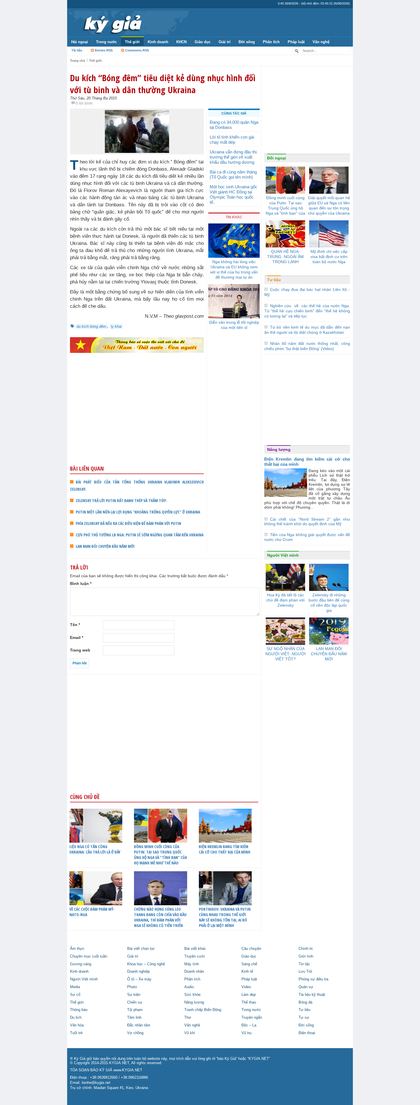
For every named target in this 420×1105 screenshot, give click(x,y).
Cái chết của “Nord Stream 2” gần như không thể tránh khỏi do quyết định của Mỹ (307, 521)
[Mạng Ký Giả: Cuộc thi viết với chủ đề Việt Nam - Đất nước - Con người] (137, 344)
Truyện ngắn (251, 1018)
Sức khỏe (192, 995)
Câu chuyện (251, 949)
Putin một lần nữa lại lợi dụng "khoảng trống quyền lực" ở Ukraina (138, 512)
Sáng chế (249, 964)
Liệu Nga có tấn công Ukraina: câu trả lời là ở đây (94, 849)
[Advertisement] (137, 420)
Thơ (187, 1018)
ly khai (116, 326)
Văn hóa (77, 1025)
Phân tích (271, 42)
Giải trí (225, 42)
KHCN (181, 42)
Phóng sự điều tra (313, 979)
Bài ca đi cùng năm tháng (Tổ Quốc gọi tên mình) (233, 174)
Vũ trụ (246, 1033)
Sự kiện (133, 995)
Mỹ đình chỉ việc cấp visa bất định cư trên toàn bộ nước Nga (329, 256)
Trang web (80, 650)
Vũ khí (189, 1033)
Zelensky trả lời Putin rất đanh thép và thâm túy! (121, 500)
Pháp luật (296, 42)
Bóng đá (305, 1002)
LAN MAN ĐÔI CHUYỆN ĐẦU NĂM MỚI (105, 546)
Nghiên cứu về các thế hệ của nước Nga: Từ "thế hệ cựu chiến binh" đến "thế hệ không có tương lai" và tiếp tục (307, 310)
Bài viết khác (195, 949)
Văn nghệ (321, 42)
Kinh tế (247, 972)
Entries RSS (104, 50)
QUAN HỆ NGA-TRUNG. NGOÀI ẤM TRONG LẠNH (285, 256)
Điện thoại (307, 1033)
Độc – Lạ (248, 1025)
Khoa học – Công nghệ (146, 964)
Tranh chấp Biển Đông (202, 1010)
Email (76, 637)
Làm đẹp (248, 995)
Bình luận (80, 583)
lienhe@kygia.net (96, 1083)
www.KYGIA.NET (127, 1070)
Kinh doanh (158, 42)
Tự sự (304, 1018)
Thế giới (132, 42)
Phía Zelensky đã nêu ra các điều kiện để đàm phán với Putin (128, 523)
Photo (132, 987)
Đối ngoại (276, 158)
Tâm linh (134, 1018)
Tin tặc (304, 964)
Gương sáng (80, 964)
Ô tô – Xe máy (139, 979)
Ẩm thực (77, 949)
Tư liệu (274, 279)
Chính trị (306, 949)
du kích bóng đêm (91, 326)
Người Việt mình (283, 555)
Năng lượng (279, 449)
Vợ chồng (135, 1033)
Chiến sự (134, 1002)
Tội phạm (135, 1010)
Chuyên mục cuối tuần (88, 956)
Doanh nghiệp (138, 972)
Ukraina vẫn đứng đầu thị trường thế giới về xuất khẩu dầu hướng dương (233, 157)
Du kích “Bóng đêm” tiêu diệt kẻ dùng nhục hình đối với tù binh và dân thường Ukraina (162, 84)
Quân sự (306, 987)
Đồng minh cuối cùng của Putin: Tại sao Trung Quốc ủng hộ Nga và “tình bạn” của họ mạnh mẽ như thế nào (160, 855)
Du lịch (75, 1018)
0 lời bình (84, 103)
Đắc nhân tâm (138, 1025)
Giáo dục (203, 42)
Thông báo (78, 1010)
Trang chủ (77, 60)
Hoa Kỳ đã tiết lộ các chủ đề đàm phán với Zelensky (285, 600)
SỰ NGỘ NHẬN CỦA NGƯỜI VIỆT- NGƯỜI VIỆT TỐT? (285, 653)
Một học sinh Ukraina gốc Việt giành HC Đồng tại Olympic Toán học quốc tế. (233, 194)
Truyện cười (194, 956)
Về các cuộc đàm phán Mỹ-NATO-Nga (92, 911)
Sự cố (75, 995)
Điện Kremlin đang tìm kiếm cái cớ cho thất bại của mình (224, 849)
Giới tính (306, 956)
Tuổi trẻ (76, 1033)
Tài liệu (76, 50)
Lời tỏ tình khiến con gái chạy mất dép (232, 140)
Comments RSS (137, 50)
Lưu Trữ (305, 972)
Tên (75, 624)
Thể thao (248, 1002)
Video (246, 987)
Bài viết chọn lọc (141, 949)
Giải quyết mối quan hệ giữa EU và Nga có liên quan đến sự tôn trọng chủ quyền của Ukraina (329, 205)
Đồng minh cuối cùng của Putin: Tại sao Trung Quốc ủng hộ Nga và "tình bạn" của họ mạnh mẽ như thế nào (285, 210)
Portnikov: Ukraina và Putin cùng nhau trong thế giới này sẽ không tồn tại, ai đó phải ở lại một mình (225, 917)
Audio (189, 987)
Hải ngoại (79, 42)
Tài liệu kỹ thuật (312, 995)
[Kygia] (112, 22)
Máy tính (191, 964)
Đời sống (247, 42)
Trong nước (106, 42)
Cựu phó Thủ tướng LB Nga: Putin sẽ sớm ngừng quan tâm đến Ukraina (139, 534)
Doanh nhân (194, 972)
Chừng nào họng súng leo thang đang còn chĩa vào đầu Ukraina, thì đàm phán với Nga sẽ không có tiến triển (160, 917)
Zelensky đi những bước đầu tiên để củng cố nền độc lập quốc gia (329, 603)
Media (75, 987)
